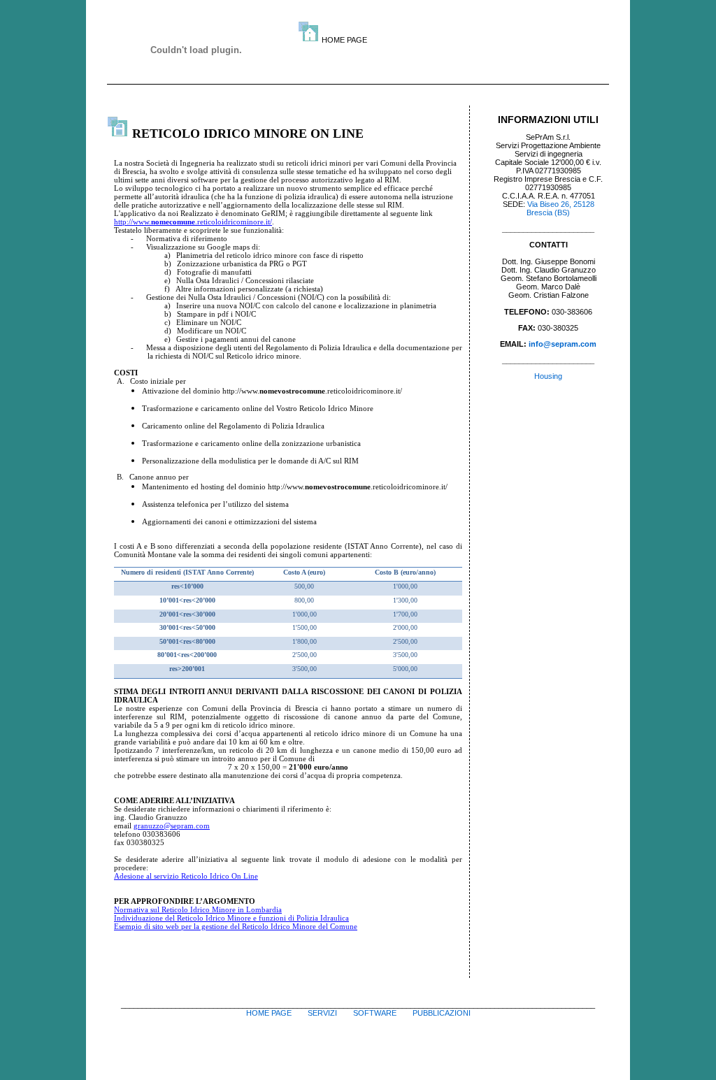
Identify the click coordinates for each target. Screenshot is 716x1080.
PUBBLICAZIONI (442, 1013)
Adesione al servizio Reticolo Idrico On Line (186, 876)
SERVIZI (322, 1013)
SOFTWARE (374, 1013)
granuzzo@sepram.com (172, 825)
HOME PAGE (269, 1013)
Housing (548, 376)
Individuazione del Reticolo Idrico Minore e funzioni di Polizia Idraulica (231, 918)
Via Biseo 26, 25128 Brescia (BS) (560, 208)
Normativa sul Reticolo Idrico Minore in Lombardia (198, 909)
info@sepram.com (562, 344)
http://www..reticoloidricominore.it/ (193, 221)
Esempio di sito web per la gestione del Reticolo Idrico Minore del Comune (235, 926)
